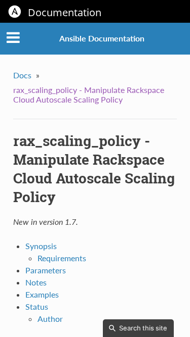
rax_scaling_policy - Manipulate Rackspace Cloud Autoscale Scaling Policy (88, 94)
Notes (36, 282)
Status (36, 306)
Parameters (45, 270)
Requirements (61, 258)
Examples (42, 294)
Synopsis (41, 246)
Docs (22, 75)
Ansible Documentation (101, 38)
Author (50, 318)
